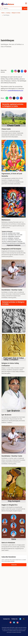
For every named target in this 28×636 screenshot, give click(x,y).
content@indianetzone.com (15, 90)
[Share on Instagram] (15, 71)
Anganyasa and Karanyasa (11, 249)
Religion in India (16, 12)
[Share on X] (19, 71)
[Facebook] (20, 619)
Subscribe (14, 564)
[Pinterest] (10, 622)
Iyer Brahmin (6, 415)
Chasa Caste (6, 129)
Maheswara (6, 220)
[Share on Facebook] (22, 71)
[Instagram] (17, 622)
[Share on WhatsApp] (12, 71)
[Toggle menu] (26, 3)
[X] (24, 619)
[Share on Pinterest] (25, 71)
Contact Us (6, 619)
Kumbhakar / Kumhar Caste (12, 290)
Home (2, 12)
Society (8, 12)
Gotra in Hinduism (8, 543)
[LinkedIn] (14, 622)
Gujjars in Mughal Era (9, 505)
